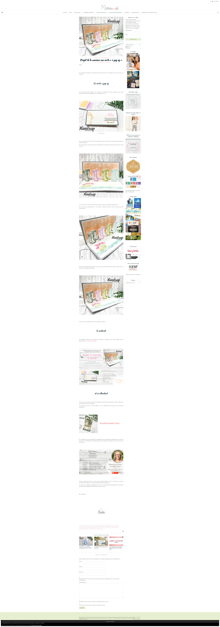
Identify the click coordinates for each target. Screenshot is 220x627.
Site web (81, 572)
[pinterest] (216, 1)
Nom (80, 561)
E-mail (81, 566)
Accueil (65, 12)
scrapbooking (106, 527)
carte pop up (92, 525)
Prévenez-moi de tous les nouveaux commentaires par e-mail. (93, 601)
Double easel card (109, 423)
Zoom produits (104, 57)
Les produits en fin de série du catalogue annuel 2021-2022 (115, 548)
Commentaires (82, 582)
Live (99, 57)
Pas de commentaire (105, 62)
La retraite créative (88, 12)
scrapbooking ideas (114, 527)
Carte (95, 57)
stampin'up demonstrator (84, 528)
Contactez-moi (135, 12)
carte (87, 525)
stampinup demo (99, 528)
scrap (101, 527)
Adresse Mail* (128, 30)
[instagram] (214, 1)
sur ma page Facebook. (91, 340)
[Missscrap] (110, 7)
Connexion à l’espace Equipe (149, 12)
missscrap (90, 527)
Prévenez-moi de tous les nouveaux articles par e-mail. (92, 605)
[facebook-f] (79, 619)
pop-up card (96, 527)
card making (82, 525)
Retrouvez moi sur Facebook (133, 274)
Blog (70, 12)
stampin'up (93, 528)
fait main (116, 525)
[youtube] (212, 1)
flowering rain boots (83, 527)
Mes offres (77, 12)
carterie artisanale (99, 525)
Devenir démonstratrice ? (115, 12)
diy (112, 525)
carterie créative (108, 525)
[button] (129, 203)
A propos (126, 12)
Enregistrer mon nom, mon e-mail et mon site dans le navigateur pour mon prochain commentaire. (99, 579)
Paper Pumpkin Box (102, 12)
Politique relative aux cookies (36, 625)
